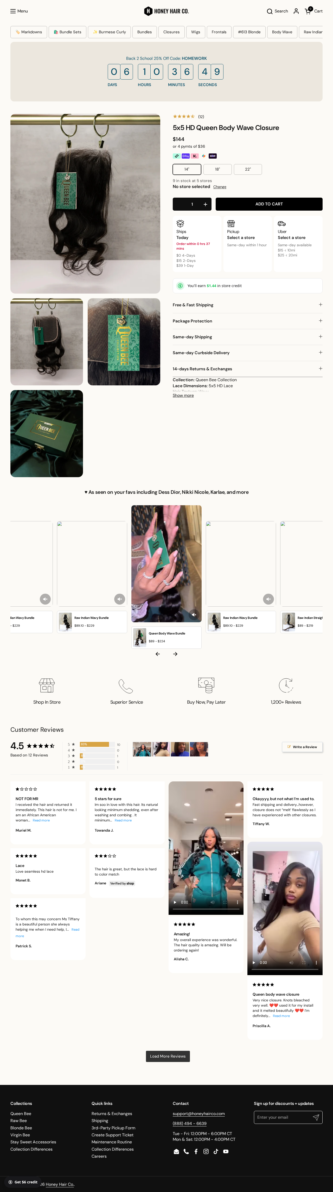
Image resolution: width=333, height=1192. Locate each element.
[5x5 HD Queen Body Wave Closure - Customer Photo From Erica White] (180, 749)
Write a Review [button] (305, 747)
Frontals (219, 32)
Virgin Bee (20, 1135)
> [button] (168, 1056)
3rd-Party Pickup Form (113, 1128)
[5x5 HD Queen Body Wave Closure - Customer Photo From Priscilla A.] (161, 749)
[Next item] (175, 654)
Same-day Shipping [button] (192, 337)
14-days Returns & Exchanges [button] (202, 369)
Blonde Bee (21, 1128)
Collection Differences (31, 1149)
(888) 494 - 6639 (190, 1123)
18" (217, 169)
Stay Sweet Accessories (33, 1142)
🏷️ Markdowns (28, 32)
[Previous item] (157, 654)
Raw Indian (313, 32)
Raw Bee (18, 1120)
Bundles (144, 32)
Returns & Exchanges (112, 1113)
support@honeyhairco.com (199, 1113)
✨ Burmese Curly (109, 32)
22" (248, 169)
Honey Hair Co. (60, 1184)
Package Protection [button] (192, 321)
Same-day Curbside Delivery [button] (201, 352)
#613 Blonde (249, 32)
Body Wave (282, 32)
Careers (99, 1156)
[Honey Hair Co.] (166, 11)
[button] (277, 11)
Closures (171, 32)
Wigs (195, 32)
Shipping (100, 1120)
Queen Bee (20, 1113)
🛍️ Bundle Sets (67, 32)
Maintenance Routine (112, 1142)
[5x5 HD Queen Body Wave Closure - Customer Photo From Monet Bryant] (199, 749)
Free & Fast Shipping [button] (193, 305)
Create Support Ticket (112, 1135)
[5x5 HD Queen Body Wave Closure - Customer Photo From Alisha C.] (142, 749)
